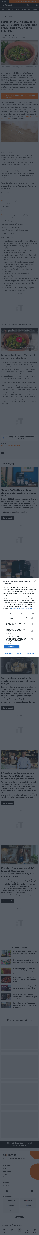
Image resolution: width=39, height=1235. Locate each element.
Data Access (19, 653)
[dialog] (19, 617)
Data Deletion (9, 653)
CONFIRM (11, 647)
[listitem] (19, 614)
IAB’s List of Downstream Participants (21, 608)
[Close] (35, 582)
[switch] (32, 618)
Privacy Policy (30, 653)
